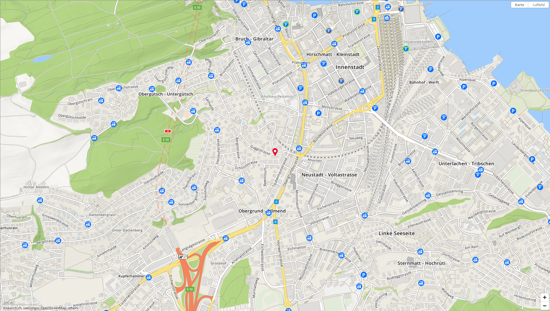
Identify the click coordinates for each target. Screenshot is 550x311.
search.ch (13, 308)
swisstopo (31, 308)
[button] (275, 152)
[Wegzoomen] (545, 306)
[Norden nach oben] (545, 15)
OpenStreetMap (53, 308)
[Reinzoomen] (545, 297)
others (73, 308)
